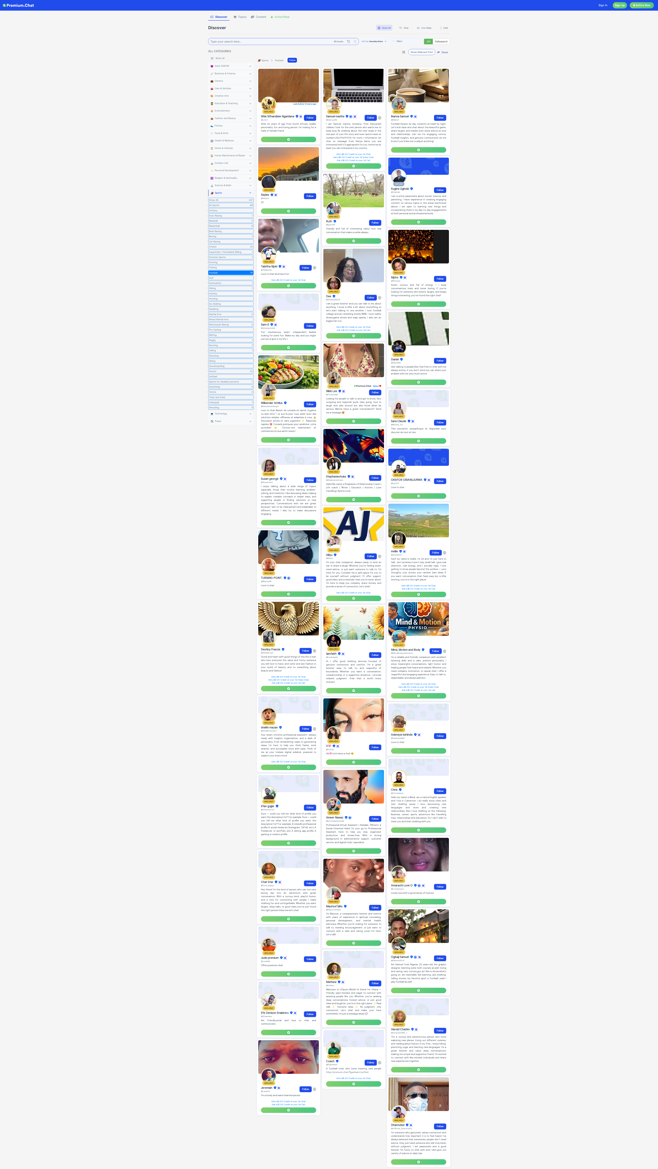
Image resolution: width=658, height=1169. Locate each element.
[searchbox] (412, 41)
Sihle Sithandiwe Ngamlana (278, 116)
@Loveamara (397, 889)
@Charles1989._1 (399, 1032)
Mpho (395, 277)
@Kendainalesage (269, 406)
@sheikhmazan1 (269, 730)
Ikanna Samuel (400, 116)
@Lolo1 (264, 120)
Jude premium (270, 958)
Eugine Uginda (400, 189)
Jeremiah (267, 1088)
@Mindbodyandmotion (402, 653)
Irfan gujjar (268, 806)
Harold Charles (400, 1029)
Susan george (270, 479)
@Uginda (395, 192)
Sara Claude (399, 421)
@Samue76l (331, 120)
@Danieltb (396, 362)
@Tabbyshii (266, 270)
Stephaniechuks (336, 476)
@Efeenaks (266, 1016)
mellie (395, 551)
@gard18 (330, 224)
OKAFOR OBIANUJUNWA (407, 480)
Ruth (329, 221)
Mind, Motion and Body (406, 650)
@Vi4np (330, 749)
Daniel (395, 359)
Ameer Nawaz (335, 817)
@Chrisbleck (397, 793)
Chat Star (267, 882)
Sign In (603, 5)
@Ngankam (331, 1064)
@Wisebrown (267, 652)
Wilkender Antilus (272, 403)
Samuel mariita (335, 116)
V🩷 (329, 746)
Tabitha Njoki (269, 266)
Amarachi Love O (402, 885)
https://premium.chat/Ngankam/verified (347, 1072)
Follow (292, 60)
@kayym (265, 198)
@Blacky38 (266, 581)
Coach (330, 1061)
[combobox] (406, 41)
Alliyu (329, 555)
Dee (329, 296)
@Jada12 (265, 1091)
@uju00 (395, 483)
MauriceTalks (334, 906)
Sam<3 (265, 324)
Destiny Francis (271, 649)
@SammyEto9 (397, 960)
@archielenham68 (335, 821)
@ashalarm (396, 554)
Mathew (331, 982)
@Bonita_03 (397, 424)
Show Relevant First (422, 52)
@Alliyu (329, 558)
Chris (394, 790)
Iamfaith (331, 654)
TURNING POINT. (272, 578)
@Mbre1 (395, 120)
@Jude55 (265, 961)
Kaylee (265, 195)
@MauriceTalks (333, 909)
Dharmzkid (398, 1125)
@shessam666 (268, 328)
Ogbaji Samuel (400, 957)
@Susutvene (267, 482)
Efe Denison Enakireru (275, 1013)
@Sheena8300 (333, 299)
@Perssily (395, 281)
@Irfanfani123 (267, 809)
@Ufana (330, 985)
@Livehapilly (332, 657)
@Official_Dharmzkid (401, 1128)
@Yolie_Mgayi (267, 885)
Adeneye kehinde (402, 734)
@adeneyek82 (398, 738)
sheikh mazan (269, 727)
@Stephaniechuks (334, 480)
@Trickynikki (332, 394)
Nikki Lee (332, 391)
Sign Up (620, 5)
